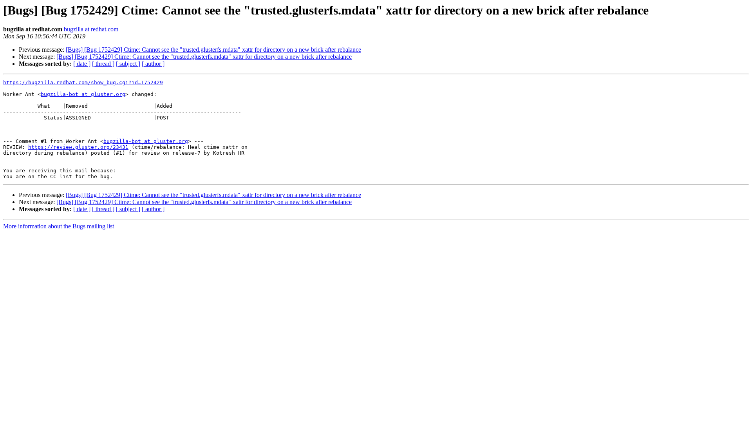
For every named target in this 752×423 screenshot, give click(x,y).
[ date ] (81, 63)
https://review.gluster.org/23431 (78, 147)
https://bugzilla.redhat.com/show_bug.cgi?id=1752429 (83, 82)
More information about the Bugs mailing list (58, 226)
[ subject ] (128, 63)
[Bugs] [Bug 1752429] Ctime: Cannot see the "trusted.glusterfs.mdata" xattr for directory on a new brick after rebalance (213, 49)
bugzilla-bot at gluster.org (83, 94)
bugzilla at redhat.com (91, 29)
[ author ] (153, 63)
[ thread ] (103, 63)
